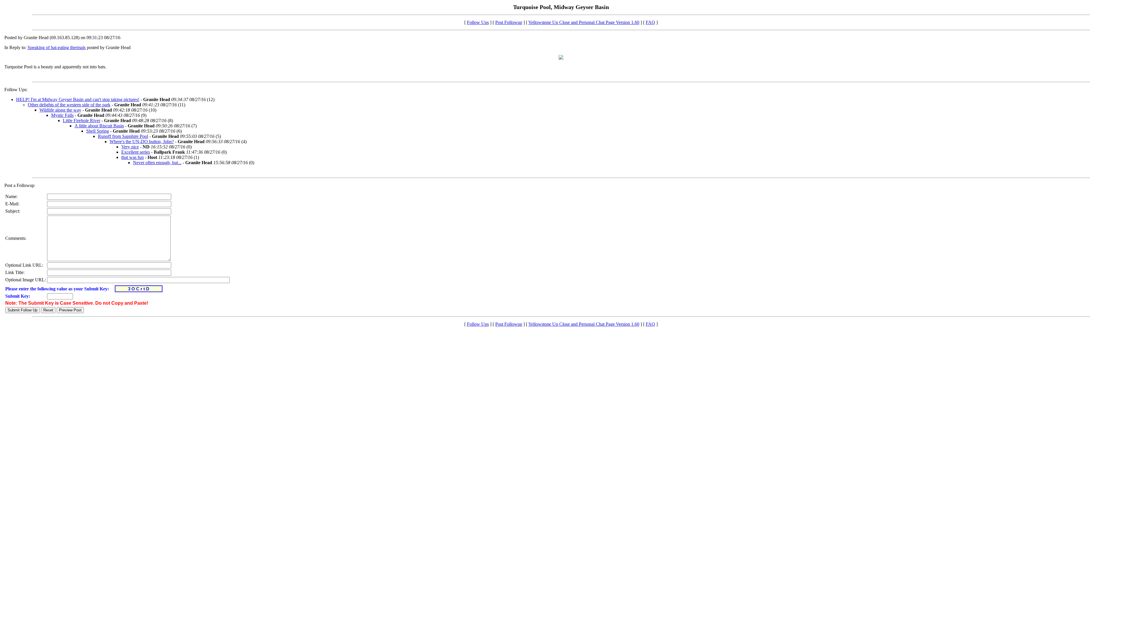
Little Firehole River (81, 120)
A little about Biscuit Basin (99, 125)
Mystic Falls (62, 115)
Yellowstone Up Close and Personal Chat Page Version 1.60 (583, 22)
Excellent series (135, 152)
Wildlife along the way (60, 110)
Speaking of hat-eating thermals (56, 47)
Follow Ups (478, 22)
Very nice (130, 146)
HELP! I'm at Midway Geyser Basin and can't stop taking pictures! (77, 99)
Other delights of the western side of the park (69, 104)
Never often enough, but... (157, 162)
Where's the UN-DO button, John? (142, 141)
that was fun (132, 157)
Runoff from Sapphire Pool (123, 136)
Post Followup (508, 22)
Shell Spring (97, 131)
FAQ (650, 22)
